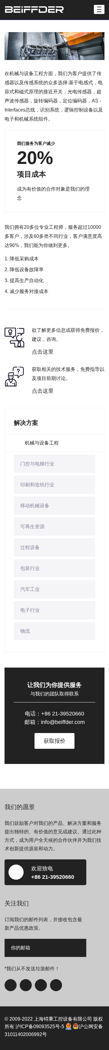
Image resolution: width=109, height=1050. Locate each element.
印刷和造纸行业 (37, 484)
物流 (25, 631)
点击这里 (43, 352)
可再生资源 (32, 526)
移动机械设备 (34, 505)
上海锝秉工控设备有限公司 (63, 1019)
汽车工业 (30, 589)
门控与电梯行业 (37, 463)
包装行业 (30, 568)
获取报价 (54, 741)
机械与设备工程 (42, 442)
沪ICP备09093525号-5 (39, 1026)
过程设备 (30, 547)
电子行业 (30, 610)
